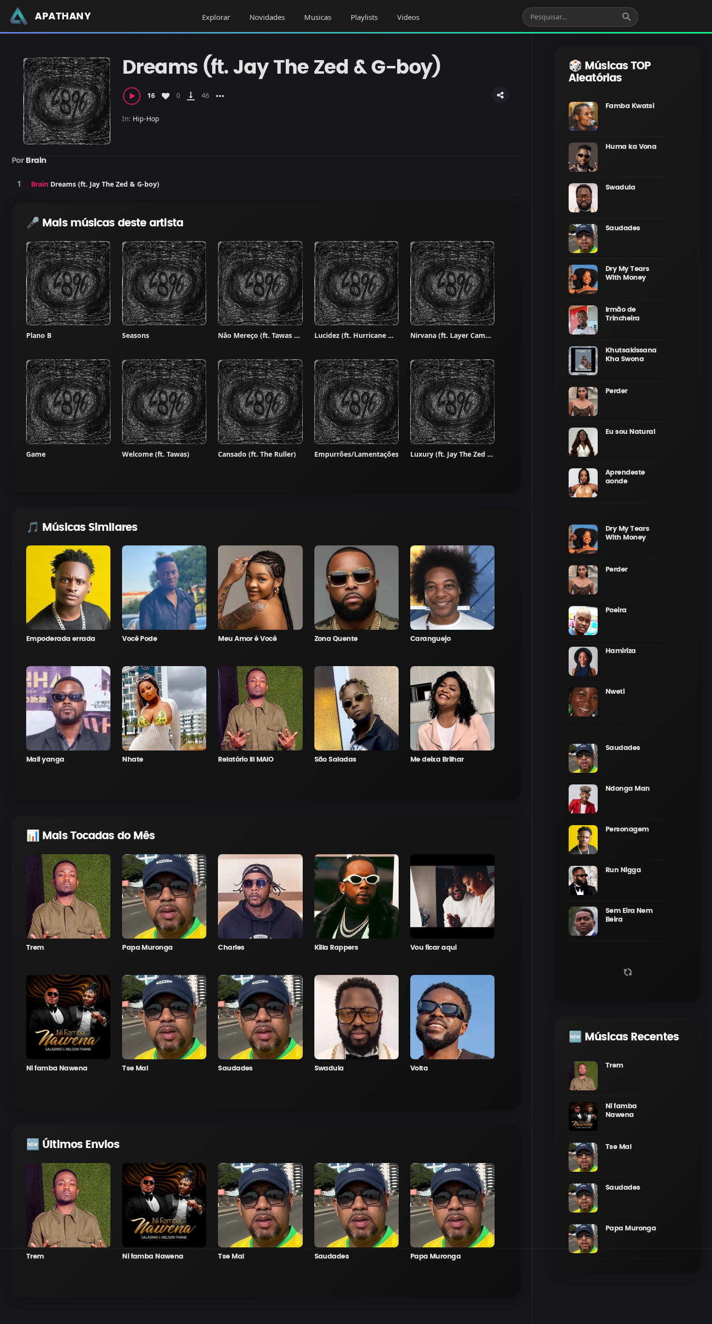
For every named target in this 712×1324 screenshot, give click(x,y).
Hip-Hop (146, 118)
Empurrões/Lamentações (356, 454)
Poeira (616, 610)
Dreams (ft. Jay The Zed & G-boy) (104, 184)
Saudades (235, 1068)
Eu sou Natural (630, 432)
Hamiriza (620, 651)
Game (36, 454)
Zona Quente (336, 639)
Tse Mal (135, 1068)
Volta (419, 1068)
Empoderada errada (60, 639)
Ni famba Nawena (57, 1068)
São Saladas (335, 759)
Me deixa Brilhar (437, 759)
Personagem (627, 829)
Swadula (329, 1068)
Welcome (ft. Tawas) (155, 454)
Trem (35, 947)
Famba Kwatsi (629, 106)
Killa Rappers (336, 947)
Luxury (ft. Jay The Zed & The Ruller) (470, 454)
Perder (616, 391)
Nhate (132, 759)
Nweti (614, 691)
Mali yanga (45, 759)
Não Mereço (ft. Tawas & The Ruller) (277, 335)
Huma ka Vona (630, 147)
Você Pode (139, 639)
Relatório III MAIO (245, 759)
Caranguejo (430, 639)
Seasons (135, 335)
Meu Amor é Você (247, 639)
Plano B (38, 335)
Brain (36, 160)
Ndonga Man (627, 788)
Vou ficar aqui (433, 947)
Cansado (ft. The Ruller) (257, 454)
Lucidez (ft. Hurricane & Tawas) (366, 335)
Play (19, 183)
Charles (231, 947)
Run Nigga (623, 870)
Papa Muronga (147, 947)
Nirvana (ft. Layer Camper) (454, 335)
